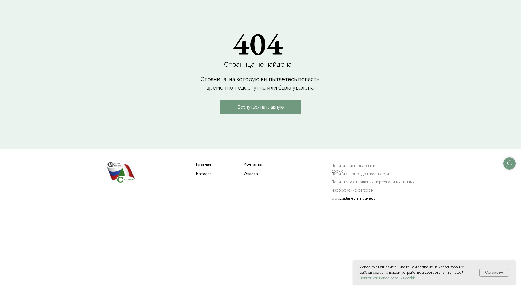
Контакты (253, 164)
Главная (203, 164)
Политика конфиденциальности (360, 174)
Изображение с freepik (352, 190)
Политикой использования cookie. (388, 278)
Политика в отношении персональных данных (372, 182)
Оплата (251, 174)
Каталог (203, 174)
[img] (120, 172)
